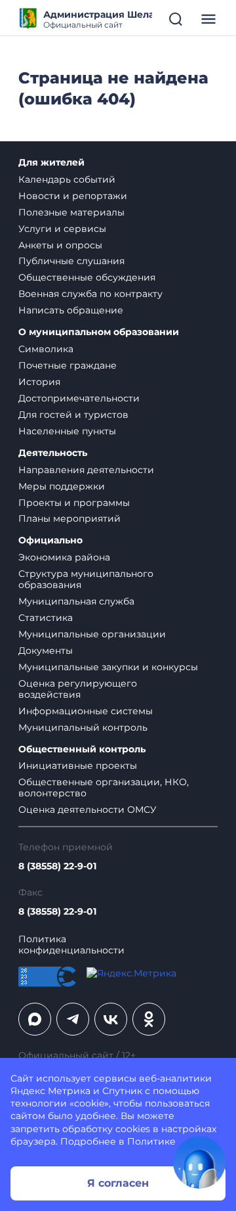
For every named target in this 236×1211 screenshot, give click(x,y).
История (39, 382)
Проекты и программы (74, 503)
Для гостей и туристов (73, 415)
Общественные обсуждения (86, 277)
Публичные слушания (71, 261)
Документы (45, 650)
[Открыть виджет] (199, 1162)
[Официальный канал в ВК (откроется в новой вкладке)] (110, 1019)
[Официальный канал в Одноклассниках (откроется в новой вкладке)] (148, 1019)
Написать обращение (70, 310)
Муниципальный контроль (83, 727)
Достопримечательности (79, 398)
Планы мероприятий (69, 518)
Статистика (45, 618)
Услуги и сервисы (62, 229)
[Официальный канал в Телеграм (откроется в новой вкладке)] (72, 1019)
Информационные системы (85, 711)
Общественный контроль (82, 749)
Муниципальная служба (76, 601)
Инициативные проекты (77, 765)
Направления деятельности (86, 470)
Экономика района (64, 557)
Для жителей (51, 162)
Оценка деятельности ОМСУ (87, 809)
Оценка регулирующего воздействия (77, 688)
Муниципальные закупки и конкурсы (108, 667)
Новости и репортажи (72, 196)
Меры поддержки (61, 486)
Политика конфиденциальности (71, 945)
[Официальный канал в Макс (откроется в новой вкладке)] (34, 1019)
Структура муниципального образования (85, 579)
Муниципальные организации (92, 634)
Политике (151, 1141)
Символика (45, 349)
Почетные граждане (67, 365)
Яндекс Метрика (50, 1091)
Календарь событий (66, 179)
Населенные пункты (67, 431)
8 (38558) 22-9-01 (57, 866)
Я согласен (118, 1183)
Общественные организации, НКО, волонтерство (103, 787)
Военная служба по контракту (90, 294)
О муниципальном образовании (98, 332)
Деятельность (52, 453)
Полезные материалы (71, 212)
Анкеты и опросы (60, 245)
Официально (50, 540)
